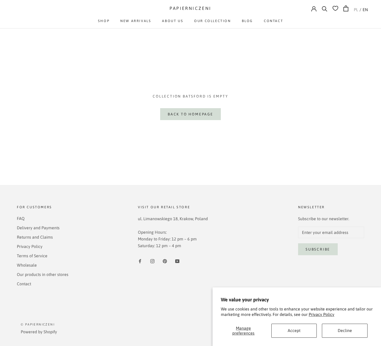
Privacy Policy (321, 314)
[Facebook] (140, 260)
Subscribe (318, 249)
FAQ (21, 218)
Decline (345, 330)
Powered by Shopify (39, 331)
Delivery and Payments (38, 227)
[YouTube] (177, 260)
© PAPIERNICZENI (38, 324)
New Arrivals (135, 21)
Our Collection (212, 21)
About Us (172, 21)
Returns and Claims (35, 237)
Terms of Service (32, 255)
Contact (273, 21)
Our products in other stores (42, 274)
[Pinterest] (165, 260)
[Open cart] (345, 8)
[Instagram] (152, 260)
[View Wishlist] (335, 8)
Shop (103, 21)
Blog (247, 21)
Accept (294, 330)
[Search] (324, 8)
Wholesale (27, 265)
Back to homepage (190, 114)
